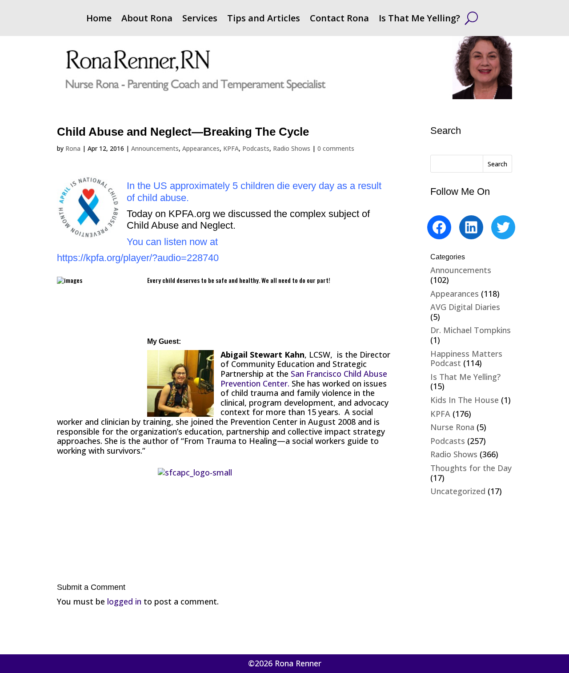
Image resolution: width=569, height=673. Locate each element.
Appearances (201, 148)
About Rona (146, 19)
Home (99, 19)
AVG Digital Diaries (465, 307)
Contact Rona (339, 19)
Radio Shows (291, 148)
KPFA (231, 148)
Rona (72, 148)
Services (199, 19)
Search (497, 164)
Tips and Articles (263, 19)
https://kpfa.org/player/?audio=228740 (138, 257)
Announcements (155, 148)
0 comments (335, 148)
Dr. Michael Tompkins (470, 330)
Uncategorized (457, 491)
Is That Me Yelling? (419, 19)
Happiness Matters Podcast (466, 358)
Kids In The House (464, 400)
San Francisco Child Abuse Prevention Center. (303, 378)
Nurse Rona (452, 427)
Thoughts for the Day (471, 468)
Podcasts (255, 148)
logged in (124, 601)
